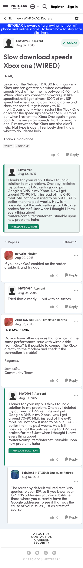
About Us (41, 534)
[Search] (44, 6)
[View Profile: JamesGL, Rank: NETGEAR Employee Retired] (8, 322)
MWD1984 (23, 40)
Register (57, 6)
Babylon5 (27, 472)
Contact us (41, 537)
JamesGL (21, 319)
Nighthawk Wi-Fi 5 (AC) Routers (30, 18)
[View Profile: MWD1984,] (12, 171)
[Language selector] (34, 6)
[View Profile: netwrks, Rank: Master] (8, 255)
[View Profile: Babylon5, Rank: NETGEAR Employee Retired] (15, 474)
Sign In (72, 6)
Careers (41, 540)
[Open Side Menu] (5, 6)
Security (41, 543)
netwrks (20, 253)
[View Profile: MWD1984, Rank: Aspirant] (8, 43)
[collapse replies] (41, 250)
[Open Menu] (77, 18)
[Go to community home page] (19, 6)
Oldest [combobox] (70, 242)
